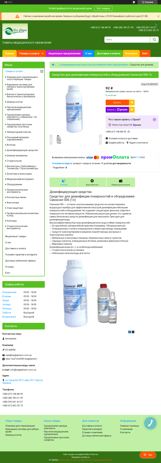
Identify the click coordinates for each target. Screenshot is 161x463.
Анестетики (13, 202)
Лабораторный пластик (19, 132)
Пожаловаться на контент (70, 460)
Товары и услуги (29, 53)
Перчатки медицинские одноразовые (19, 108)
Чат (150, 455)
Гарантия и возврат (92, 429)
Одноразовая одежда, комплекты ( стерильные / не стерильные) (22, 116)
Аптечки (11, 145)
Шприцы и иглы (15, 102)
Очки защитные (15, 208)
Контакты (131, 53)
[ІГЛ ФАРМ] (15, 31)
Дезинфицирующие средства (22, 150)
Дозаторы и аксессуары (19, 173)
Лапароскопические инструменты (17, 190)
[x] (133, 332)
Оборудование (14, 184)
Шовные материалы (17, 155)
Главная (9, 53)
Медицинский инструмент (20, 179)
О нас (88, 53)
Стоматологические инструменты (17, 227)
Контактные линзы (16, 197)
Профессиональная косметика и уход (23, 214)
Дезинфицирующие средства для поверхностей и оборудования (94, 65)
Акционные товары (15, 236)
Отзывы (9, 266)
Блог (145, 53)
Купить (117, 102)
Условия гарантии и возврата (21, 254)
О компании (126, 429)
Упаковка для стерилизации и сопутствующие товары (22, 78)
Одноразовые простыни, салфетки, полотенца (19, 125)
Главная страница (129, 426)
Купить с (111, 109)
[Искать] (154, 40)
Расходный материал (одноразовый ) (18, 138)
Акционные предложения (64, 53)
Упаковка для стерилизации (20, 426)
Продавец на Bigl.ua (81, 457)
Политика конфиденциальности (97, 460)
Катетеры (12, 221)
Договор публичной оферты (20, 260)
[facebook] (129, 332)
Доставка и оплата (108, 53)
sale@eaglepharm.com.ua (19, 355)
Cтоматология (14, 161)
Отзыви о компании (92, 432)
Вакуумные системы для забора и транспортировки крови (20, 86)
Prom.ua (94, 454)
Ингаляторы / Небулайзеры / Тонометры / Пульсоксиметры (22, 167)
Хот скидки (103, 8)
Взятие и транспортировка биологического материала (21, 95)
